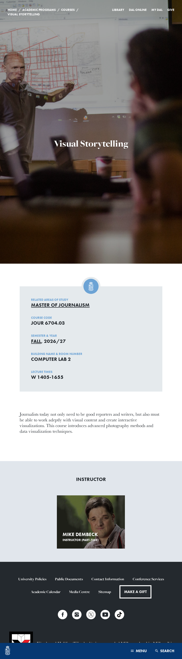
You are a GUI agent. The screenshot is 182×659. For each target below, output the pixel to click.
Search (166, 650)
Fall (36, 341)
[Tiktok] (119, 614)
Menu (141, 650)
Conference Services (148, 578)
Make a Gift (135, 591)
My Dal (157, 10)
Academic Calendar (45, 591)
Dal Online (138, 10)
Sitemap (104, 591)
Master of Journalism (60, 305)
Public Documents (69, 578)
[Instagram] (77, 614)
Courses (68, 10)
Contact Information (107, 578)
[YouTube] (105, 614)
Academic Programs (39, 10)
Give (170, 10)
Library (118, 10)
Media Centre (79, 591)
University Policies (32, 578)
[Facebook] (62, 614)
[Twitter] (91, 614)
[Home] (7, 651)
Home (12, 10)
